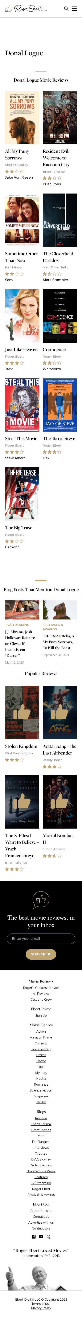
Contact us (41, 1217)
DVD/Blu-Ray (41, 1159)
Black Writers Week (41, 1171)
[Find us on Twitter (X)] (48, 1237)
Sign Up (41, 1015)
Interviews (41, 1148)
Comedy (41, 1043)
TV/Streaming (41, 1183)
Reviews (41, 1118)
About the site (41, 1211)
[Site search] (66, 9)
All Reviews (41, 994)
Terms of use (41, 1304)
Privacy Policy (41, 1308)
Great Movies (41, 1130)
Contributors (41, 1228)
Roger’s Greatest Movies (41, 988)
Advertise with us (41, 1222)
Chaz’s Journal (41, 1124)
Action (41, 1031)
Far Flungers (41, 1142)
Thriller (41, 1102)
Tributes (41, 1153)
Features (41, 1177)
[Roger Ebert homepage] (26, 8)
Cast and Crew (41, 999)
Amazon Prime (41, 1037)
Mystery (41, 1073)
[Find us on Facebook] (34, 1237)
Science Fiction (41, 1090)
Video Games (41, 1165)
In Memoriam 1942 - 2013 (41, 1256)
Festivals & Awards (41, 1195)
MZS (41, 1136)
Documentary (41, 1049)
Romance (41, 1084)
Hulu (41, 1067)
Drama (41, 1055)
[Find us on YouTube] (41, 1236)
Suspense (41, 1096)
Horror (41, 1061)
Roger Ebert (41, 1189)
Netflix (41, 1079)
